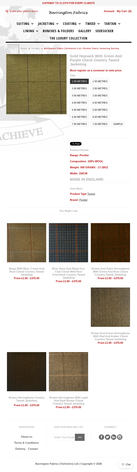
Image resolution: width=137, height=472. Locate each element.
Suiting (23, 23)
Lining (28, 30)
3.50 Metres (100, 95)
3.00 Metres (79, 95)
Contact (33, 448)
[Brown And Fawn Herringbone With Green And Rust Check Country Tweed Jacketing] (110, 264)
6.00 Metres (79, 117)
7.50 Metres (100, 124)
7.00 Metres (79, 124)
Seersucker (104, 30)
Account (109, 11)
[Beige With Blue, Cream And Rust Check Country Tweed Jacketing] (26, 264)
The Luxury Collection (68, 38)
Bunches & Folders (58, 30)
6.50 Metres (100, 117)
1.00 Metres (79, 81)
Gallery (84, 30)
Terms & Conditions (26, 442)
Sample (118, 124)
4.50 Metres (100, 102)
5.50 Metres (100, 110)
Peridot (36, 48)
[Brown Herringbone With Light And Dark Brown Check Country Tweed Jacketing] (68, 393)
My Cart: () (124, 11)
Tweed (90, 23)
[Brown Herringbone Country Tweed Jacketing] (26, 393)
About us (26, 436)
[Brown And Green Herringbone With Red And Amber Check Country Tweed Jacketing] (110, 329)
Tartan (110, 23)
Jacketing (46, 23)
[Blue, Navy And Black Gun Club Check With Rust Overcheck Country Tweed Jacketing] (68, 264)
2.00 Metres (79, 88)
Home (24, 48)
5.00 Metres (79, 110)
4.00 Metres (79, 102)
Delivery (20, 448)
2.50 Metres (100, 88)
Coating (70, 23)
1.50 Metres (100, 81)
